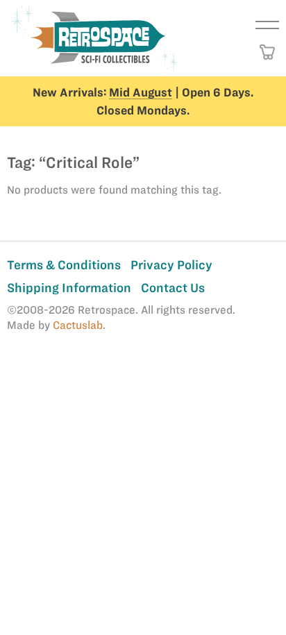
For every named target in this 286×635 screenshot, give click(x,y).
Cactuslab (78, 325)
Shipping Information (69, 287)
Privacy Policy (171, 264)
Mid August (140, 92)
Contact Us (173, 287)
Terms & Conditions (64, 264)
